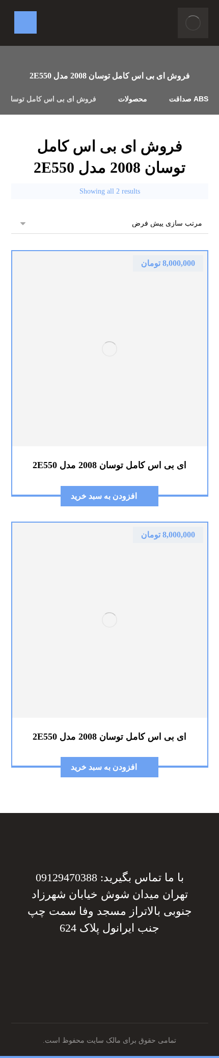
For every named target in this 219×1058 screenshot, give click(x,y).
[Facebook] (160, 962)
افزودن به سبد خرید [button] (104, 496)
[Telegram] (140, 962)
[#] (120, 962)
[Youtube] (58, 962)
